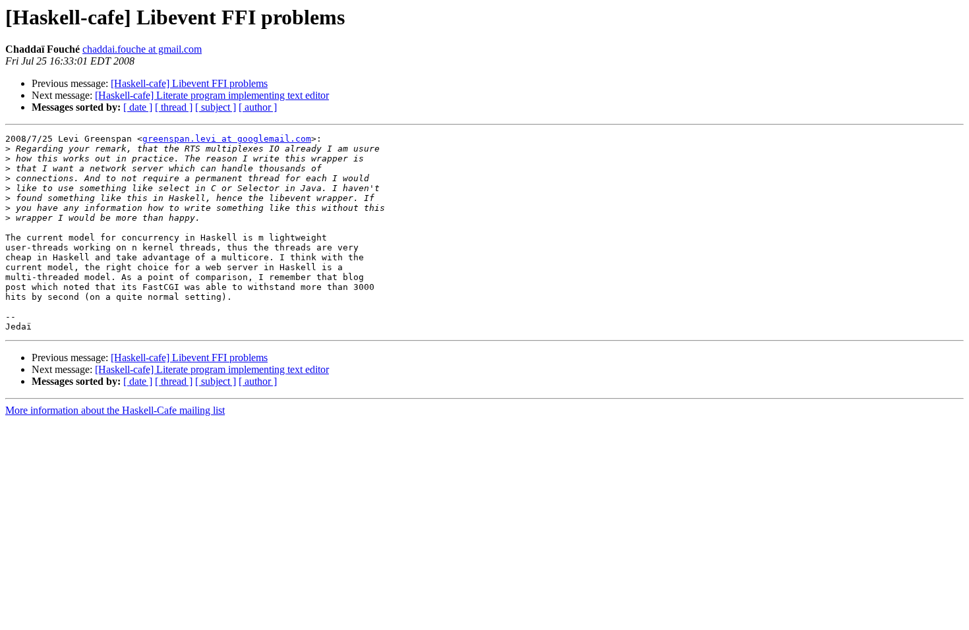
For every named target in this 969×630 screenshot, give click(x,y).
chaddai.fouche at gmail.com (142, 49)
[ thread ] (173, 107)
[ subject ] (215, 107)
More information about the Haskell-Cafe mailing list (115, 410)
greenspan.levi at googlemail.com (226, 139)
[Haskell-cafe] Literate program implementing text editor (212, 95)
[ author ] (258, 107)
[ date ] (137, 107)
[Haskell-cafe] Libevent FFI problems (189, 83)
